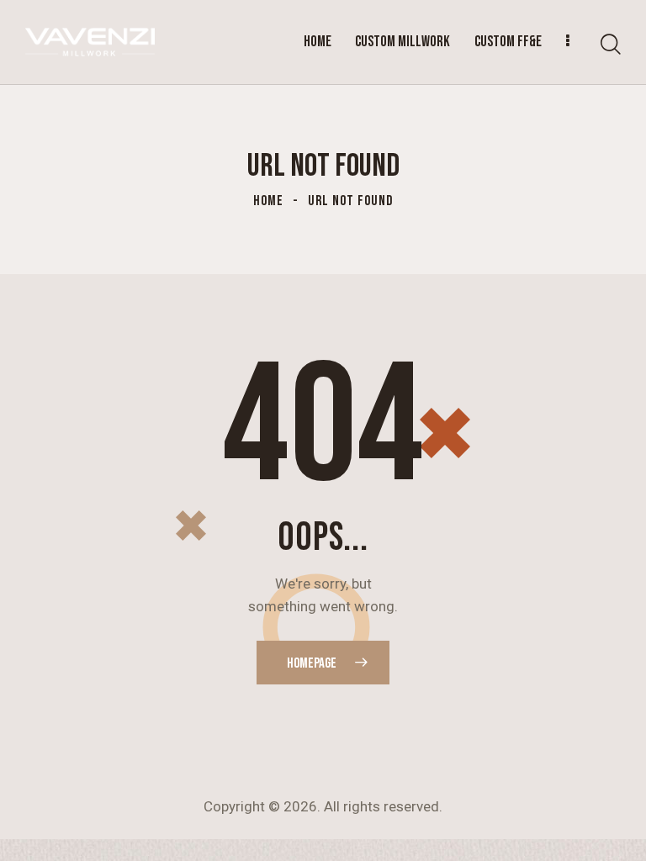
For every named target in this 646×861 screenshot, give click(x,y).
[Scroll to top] (614, 829)
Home (268, 201)
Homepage (311, 663)
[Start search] (610, 45)
